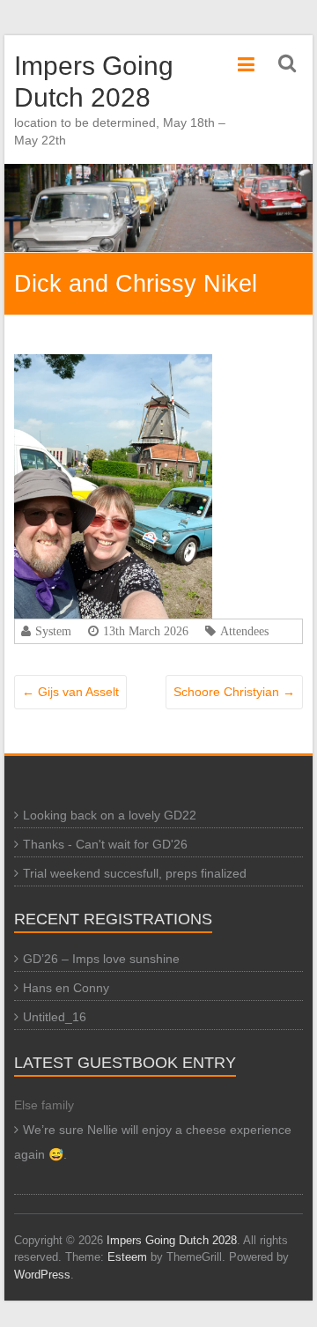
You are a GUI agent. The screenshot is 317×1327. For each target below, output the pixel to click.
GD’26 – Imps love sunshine (101, 959)
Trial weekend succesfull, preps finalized (135, 873)
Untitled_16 (54, 1017)
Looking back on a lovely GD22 (109, 815)
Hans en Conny (66, 988)
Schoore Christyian (234, 692)
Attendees (244, 631)
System (53, 631)
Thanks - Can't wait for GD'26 (105, 844)
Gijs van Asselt (70, 692)
